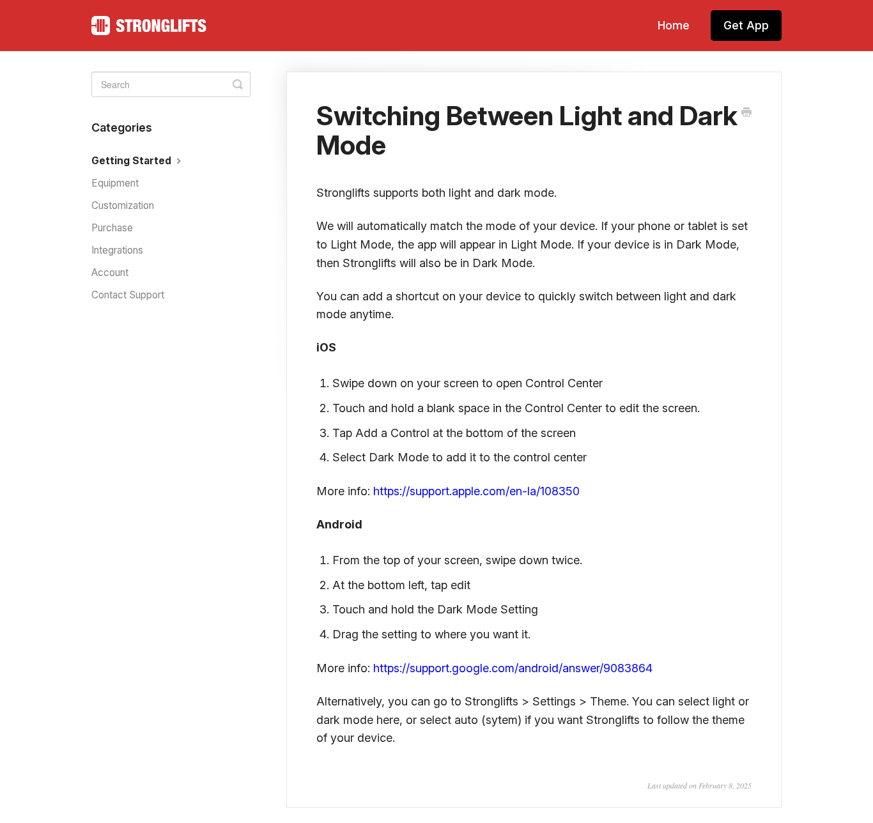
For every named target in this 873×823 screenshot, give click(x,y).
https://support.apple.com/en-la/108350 (476, 491)
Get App (746, 25)
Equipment (115, 183)
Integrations (117, 250)
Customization (122, 205)
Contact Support (127, 295)
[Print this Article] (746, 113)
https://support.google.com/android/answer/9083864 (513, 668)
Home (674, 25)
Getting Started (132, 161)
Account (109, 272)
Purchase (112, 228)
